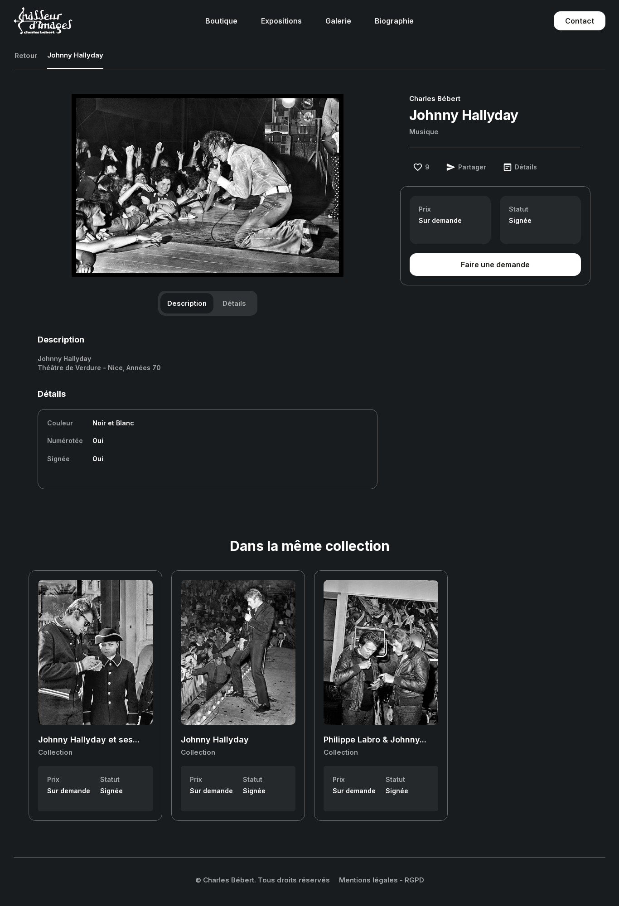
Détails (234, 303)
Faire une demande (495, 264)
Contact (579, 20)
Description (187, 303)
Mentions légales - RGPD (381, 880)
